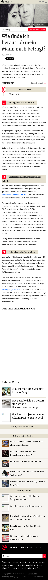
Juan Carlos (8, 55)
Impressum (32, 573)
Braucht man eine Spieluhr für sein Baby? (25, 528)
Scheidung (6, 30)
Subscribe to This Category (37, 29)
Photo (26, 24)
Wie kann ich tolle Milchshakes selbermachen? (24, 538)
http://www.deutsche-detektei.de (15, 194)
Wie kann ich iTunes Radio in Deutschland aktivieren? (23, 453)
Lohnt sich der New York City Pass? (25, 461)
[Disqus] (24, 346)
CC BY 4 (43, 24)
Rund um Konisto (26, 547)
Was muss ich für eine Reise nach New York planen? (27, 473)
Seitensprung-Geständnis (12, 289)
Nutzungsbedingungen (11, 576)
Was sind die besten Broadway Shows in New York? (27, 483)
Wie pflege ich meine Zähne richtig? (26, 506)
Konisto (9, 1)
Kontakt (39, 547)
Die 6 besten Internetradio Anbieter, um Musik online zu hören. (27, 518)
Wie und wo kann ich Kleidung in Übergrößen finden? (24, 498)
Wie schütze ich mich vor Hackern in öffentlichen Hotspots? (26, 443)
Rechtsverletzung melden (32, 576)
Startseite (13, 547)
